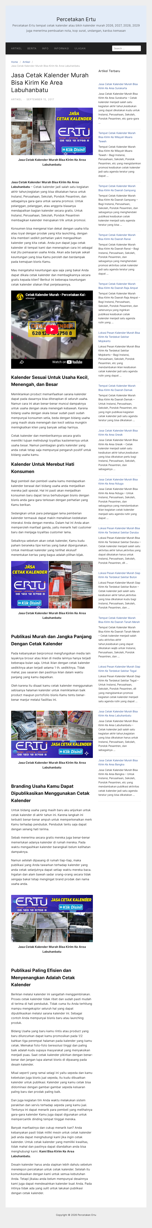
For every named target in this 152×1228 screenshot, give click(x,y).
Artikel (16, 48)
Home (14, 61)
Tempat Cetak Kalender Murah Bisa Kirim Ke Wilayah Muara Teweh (117, 137)
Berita (32, 48)
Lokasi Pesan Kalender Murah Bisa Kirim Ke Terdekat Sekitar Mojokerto (119, 337)
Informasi (61, 48)
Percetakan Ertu (76, 19)
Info (45, 48)
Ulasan (80, 48)
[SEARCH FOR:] (126, 48)
